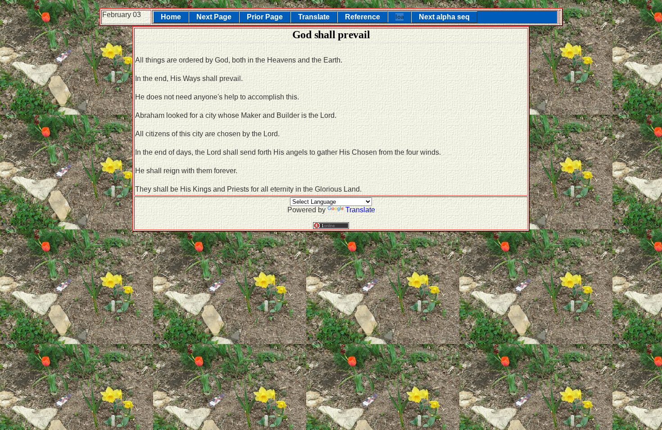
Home (171, 17)
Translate (314, 17)
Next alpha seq (444, 17)
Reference (362, 17)
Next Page (213, 17)
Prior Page (265, 17)
